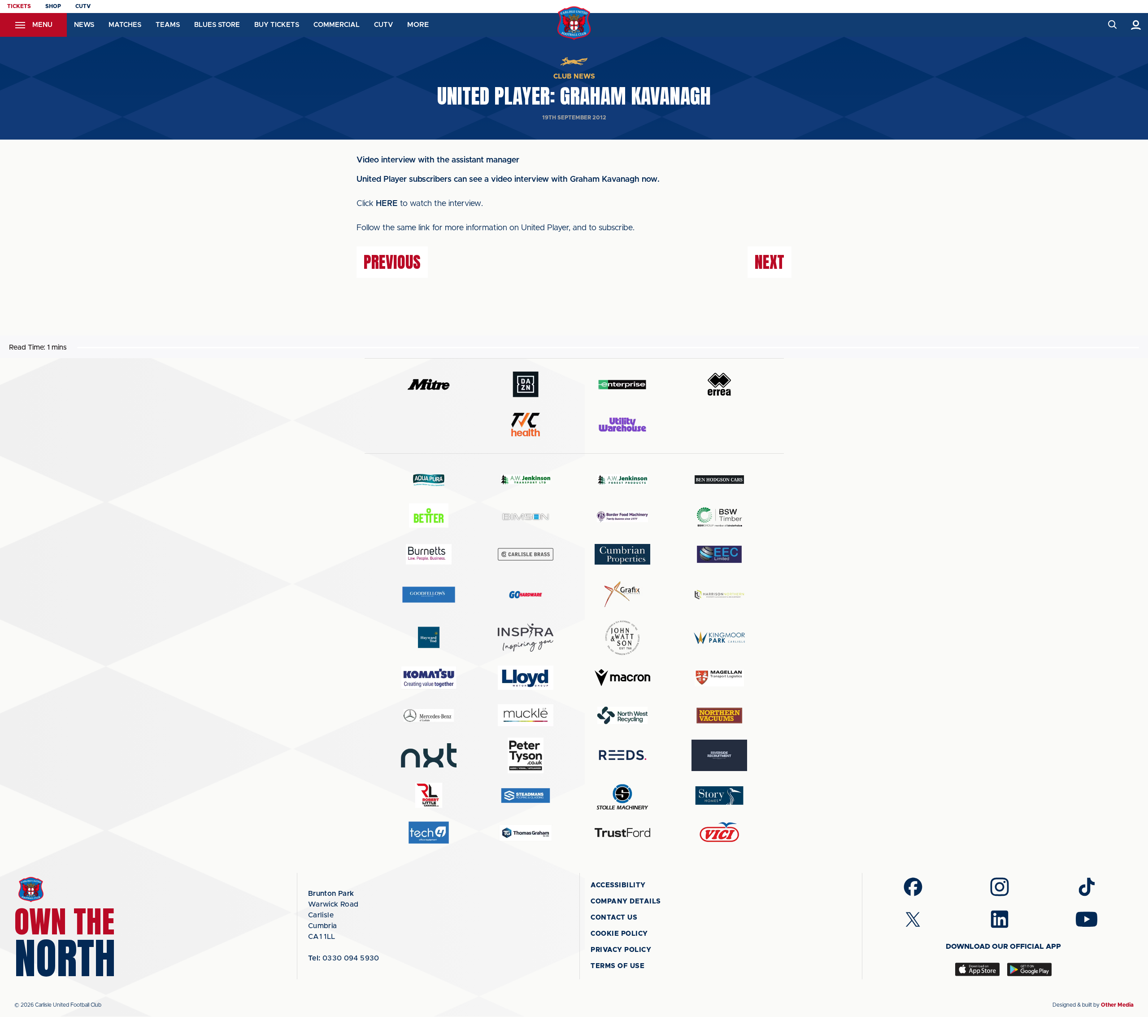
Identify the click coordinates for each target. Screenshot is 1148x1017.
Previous (392, 262)
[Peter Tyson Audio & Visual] (525, 755)
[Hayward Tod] (429, 637)
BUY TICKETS (276, 25)
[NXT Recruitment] (429, 755)
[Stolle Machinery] (622, 795)
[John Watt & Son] (622, 638)
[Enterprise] (622, 384)
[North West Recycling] (622, 715)
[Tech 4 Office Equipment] (429, 833)
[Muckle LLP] (525, 715)
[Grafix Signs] (622, 594)
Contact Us (614, 917)
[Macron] (622, 677)
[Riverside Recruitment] (719, 755)
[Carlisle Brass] (525, 554)
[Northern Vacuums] (719, 715)
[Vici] (719, 833)
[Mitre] (429, 384)
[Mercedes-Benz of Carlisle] (429, 715)
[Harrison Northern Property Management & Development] (719, 594)
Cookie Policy (619, 933)
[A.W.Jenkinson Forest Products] (622, 480)
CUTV (83, 6)
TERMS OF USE (617, 966)
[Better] (429, 517)
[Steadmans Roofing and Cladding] (525, 795)
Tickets (19, 6)
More (418, 24)
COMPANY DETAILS (626, 901)
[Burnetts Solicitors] (429, 554)
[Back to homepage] (574, 23)
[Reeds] (622, 755)
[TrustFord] (622, 832)
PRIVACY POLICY (621, 950)
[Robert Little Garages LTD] (429, 795)
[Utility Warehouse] (622, 424)
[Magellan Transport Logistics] (719, 678)
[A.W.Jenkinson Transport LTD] (525, 480)
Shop (53, 6)
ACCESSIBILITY (618, 885)
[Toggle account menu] (1136, 25)
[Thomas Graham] (525, 833)
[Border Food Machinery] (622, 517)
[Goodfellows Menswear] (429, 594)
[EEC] (719, 554)
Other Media (1117, 1005)
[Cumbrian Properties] (622, 554)
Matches (125, 25)
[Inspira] (525, 637)
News (84, 25)
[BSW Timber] (719, 517)
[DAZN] (525, 384)
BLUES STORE (217, 25)
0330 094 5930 (343, 958)
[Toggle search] (1112, 25)
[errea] (719, 384)
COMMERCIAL (336, 25)
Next (769, 262)
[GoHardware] (525, 595)
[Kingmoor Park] (719, 637)
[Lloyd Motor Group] (525, 678)
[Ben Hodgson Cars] (719, 480)
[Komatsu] (429, 677)
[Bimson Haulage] (525, 517)
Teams (168, 25)
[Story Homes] (719, 795)
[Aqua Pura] (429, 479)
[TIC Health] (525, 425)
